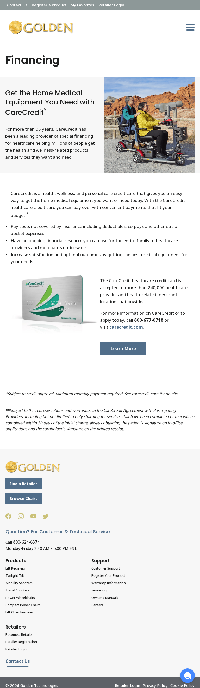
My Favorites (82, 5)
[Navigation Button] (190, 27)
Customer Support (105, 568)
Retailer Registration (21, 641)
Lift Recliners (15, 568)
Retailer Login (111, 5)
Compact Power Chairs (22, 605)
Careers (97, 605)
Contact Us (17, 5)
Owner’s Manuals (104, 597)
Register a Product (49, 5)
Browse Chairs (24, 498)
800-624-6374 (26, 542)
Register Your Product (108, 575)
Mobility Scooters (19, 582)
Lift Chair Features (19, 612)
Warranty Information (108, 582)
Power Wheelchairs (20, 597)
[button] (187, 675)
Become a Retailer (19, 634)
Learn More (123, 349)
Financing (99, 590)
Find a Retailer (23, 483)
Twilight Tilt (14, 575)
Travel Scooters (17, 590)
